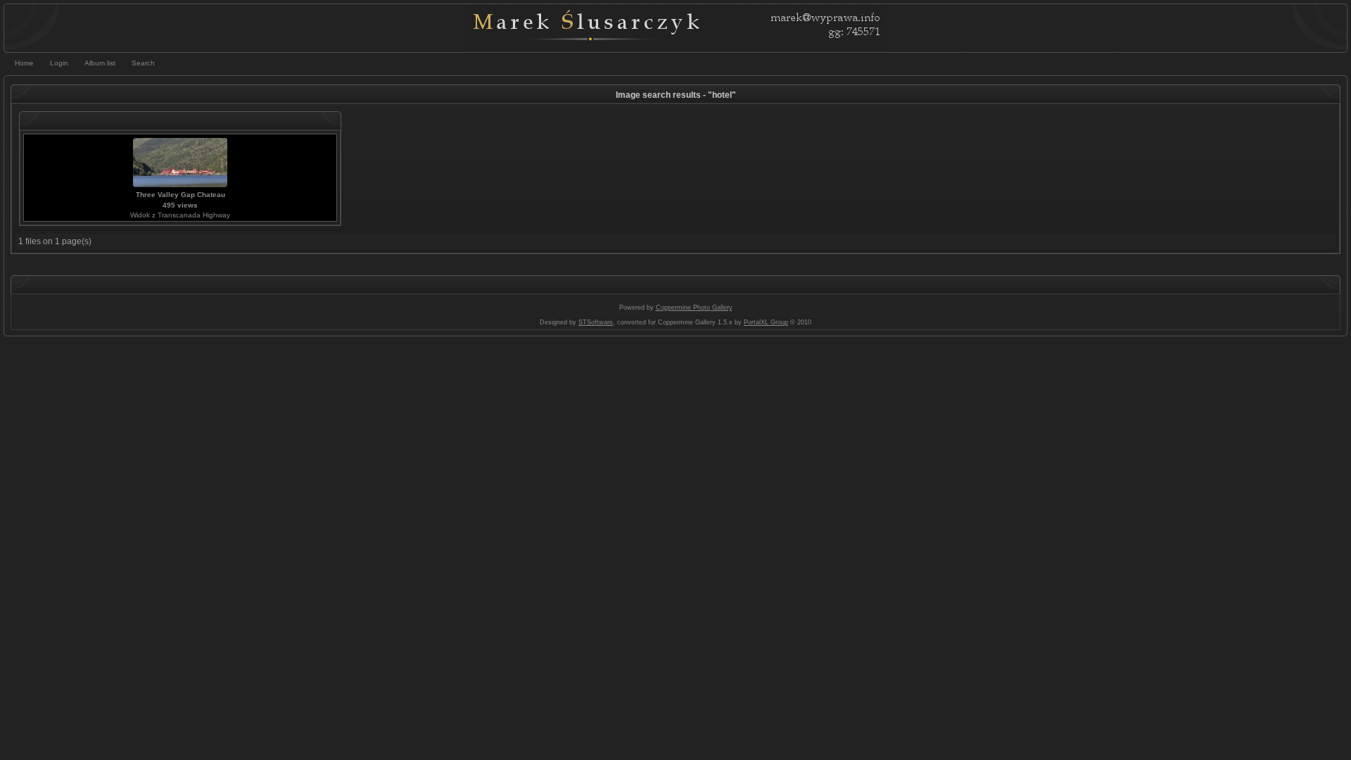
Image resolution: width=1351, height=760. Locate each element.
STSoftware (595, 322)
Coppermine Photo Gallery (694, 307)
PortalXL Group (766, 322)
